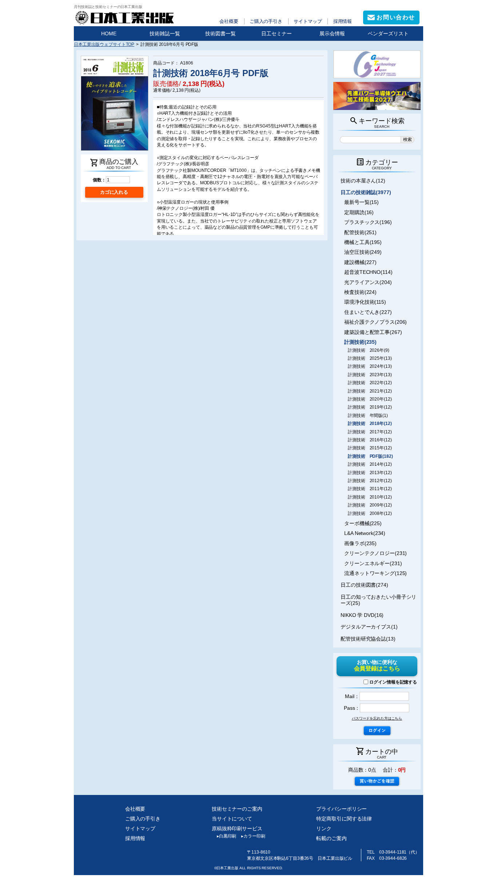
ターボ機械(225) (363, 523)
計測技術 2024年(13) (369, 366)
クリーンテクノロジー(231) (375, 553)
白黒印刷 (226, 836)
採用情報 (342, 21)
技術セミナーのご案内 (237, 809)
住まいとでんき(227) (368, 312)
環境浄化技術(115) (365, 302)
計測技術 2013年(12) (369, 472)
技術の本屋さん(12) (363, 181)
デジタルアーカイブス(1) (369, 627)
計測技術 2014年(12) (369, 464)
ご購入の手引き (266, 21)
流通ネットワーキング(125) (375, 573)
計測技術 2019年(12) (369, 407)
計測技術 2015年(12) (369, 447)
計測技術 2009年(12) (369, 505)
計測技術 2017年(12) (369, 431)
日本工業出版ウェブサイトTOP (104, 44)
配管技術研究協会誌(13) (368, 639)
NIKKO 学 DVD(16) (362, 615)
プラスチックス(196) (368, 222)
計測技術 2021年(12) (369, 391)
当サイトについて (232, 819)
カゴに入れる (114, 192)
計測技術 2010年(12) (369, 497)
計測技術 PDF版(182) (370, 456)
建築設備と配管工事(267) (373, 332)
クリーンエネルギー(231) (373, 563)
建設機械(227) (360, 262)
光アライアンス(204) (368, 282)
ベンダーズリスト (388, 33)
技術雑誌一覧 (165, 33)
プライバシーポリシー (341, 809)
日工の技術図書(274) (364, 585)
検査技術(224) (360, 292)
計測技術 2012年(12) (369, 480)
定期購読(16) (359, 212)
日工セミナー (276, 33)
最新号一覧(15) (361, 202)
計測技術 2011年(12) (369, 488)
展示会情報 (332, 33)
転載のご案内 (331, 838)
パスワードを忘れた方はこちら (377, 718)
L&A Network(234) (364, 533)
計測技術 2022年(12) (369, 382)
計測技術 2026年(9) (368, 350)
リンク (323, 828)
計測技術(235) (360, 342)
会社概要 (228, 21)
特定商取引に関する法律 (344, 819)
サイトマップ (308, 21)
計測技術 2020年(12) (369, 399)
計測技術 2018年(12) (369, 423)
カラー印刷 (253, 836)
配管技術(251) (360, 232)
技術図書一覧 (220, 33)
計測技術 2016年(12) (369, 439)
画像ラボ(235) (360, 543)
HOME (108, 33)
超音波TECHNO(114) (368, 272)
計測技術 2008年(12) (369, 513)
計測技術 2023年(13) (369, 374)
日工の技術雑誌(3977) (366, 192)
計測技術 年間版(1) (368, 415)
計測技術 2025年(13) (369, 358)
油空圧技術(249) (363, 252)
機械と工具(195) (363, 242)
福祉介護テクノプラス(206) (375, 322)
